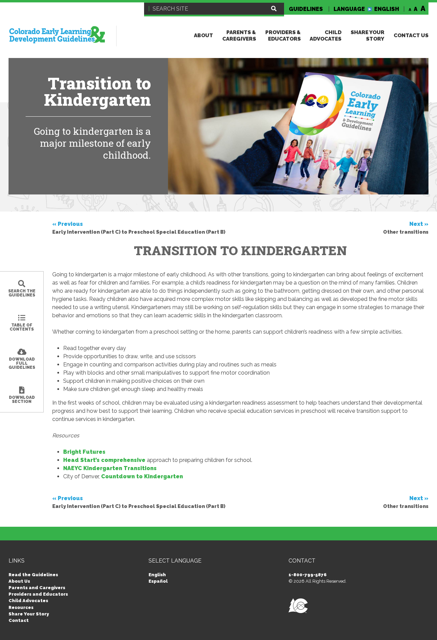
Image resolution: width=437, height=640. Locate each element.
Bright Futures (84, 452)
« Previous (138, 228)
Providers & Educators (283, 35)
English (157, 574)
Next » (405, 228)
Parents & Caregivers (239, 35)
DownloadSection (22, 399)
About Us (19, 581)
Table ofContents (22, 327)
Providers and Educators (38, 594)
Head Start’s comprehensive (104, 460)
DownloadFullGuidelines (22, 363)
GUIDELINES (306, 9)
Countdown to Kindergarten (142, 476)
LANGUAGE (366, 9)
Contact (19, 620)
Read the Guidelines (33, 574)
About (203, 35)
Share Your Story (367, 35)
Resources (21, 607)
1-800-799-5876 (307, 574)
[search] (274, 9)
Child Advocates (325, 35)
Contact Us (411, 35)
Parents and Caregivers (37, 587)
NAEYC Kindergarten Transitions (110, 468)
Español (158, 581)
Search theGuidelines (22, 293)
